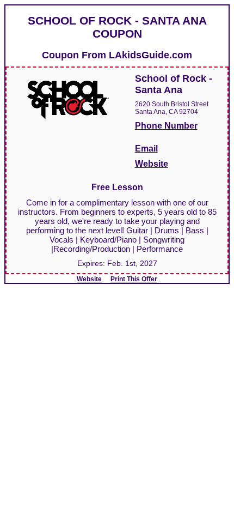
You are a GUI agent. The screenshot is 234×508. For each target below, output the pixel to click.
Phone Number (166, 125)
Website (151, 163)
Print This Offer (133, 279)
